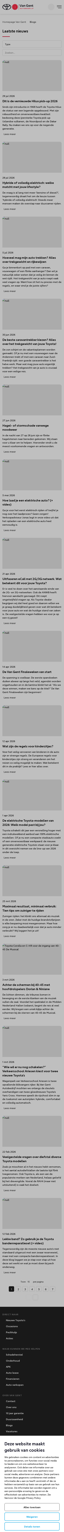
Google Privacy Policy (28, 1497)
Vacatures (11, 1431)
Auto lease (12, 1372)
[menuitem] (14, 22)
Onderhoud (12, 1360)
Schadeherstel (14, 1354)
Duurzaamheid (14, 1419)
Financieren (12, 1378)
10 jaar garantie (14, 1413)
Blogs (9, 1425)
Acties (9, 1338)
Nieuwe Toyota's (15, 1320)
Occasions (11, 1326)
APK (8, 1366)
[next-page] (35, 1297)
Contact (10, 1401)
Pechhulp (11, 1332)
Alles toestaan (32, 1507)
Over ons (11, 1407)
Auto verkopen (14, 1384)
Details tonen (32, 1526)
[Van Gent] (17, 7)
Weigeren (32, 1516)
